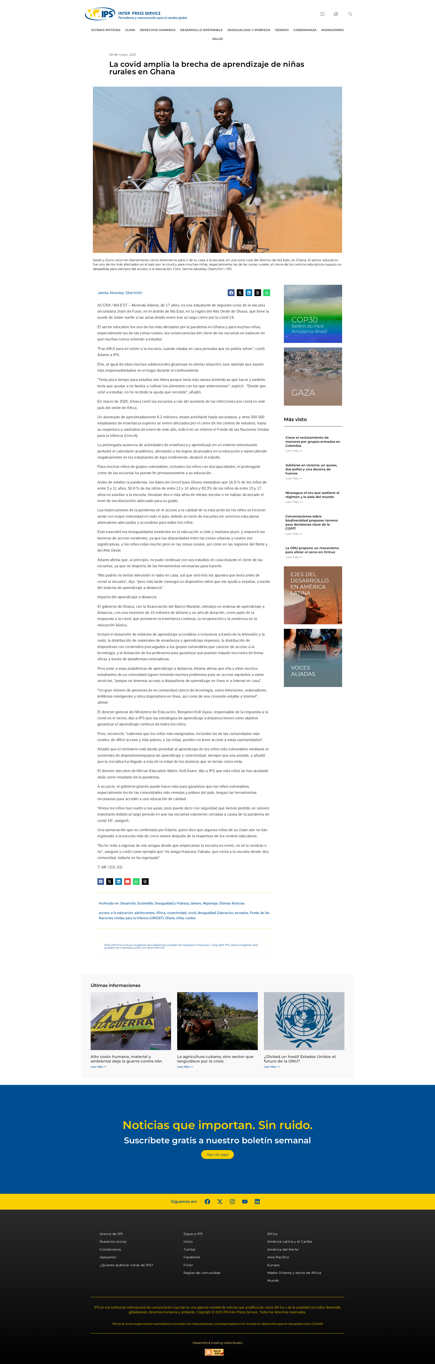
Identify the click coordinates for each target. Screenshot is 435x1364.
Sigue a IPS (193, 1234)
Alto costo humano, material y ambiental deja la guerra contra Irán (126, 1058)
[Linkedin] (257, 1201)
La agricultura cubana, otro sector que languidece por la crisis (215, 1058)
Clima (130, 30)
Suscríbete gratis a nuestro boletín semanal (217, 1140)
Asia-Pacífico (278, 1257)
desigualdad (207, 913)
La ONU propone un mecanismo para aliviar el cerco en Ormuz (312, 550)
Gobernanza (305, 30)
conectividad (176, 913)
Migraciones (332, 30)
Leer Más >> (293, 450)
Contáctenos (110, 1249)
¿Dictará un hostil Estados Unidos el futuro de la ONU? (300, 1058)
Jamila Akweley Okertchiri (119, 292)
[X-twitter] (219, 1201)
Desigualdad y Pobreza (248, 30)
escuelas (241, 913)
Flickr (188, 1265)
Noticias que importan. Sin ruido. (218, 1125)
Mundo (273, 1280)
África (160, 913)
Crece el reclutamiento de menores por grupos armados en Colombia (312, 442)
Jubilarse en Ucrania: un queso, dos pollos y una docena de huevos (311, 469)
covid (192, 913)
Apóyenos (108, 1257)
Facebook (192, 1257)
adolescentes (144, 913)
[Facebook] (207, 1201)
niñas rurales (186, 918)
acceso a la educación (116, 913)
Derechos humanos (157, 30)
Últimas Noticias (106, 30)
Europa (273, 1265)
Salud (217, 39)
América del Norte (282, 1249)
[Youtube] (244, 1201)
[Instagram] (232, 1201)
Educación (225, 913)
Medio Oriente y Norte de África (294, 1273)
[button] (350, 14)
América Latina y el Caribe (289, 1242)
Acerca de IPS (111, 1234)
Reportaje (210, 903)
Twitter (190, 1249)
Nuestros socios (113, 1242)
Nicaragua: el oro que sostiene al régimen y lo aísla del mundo (312, 495)
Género (282, 30)
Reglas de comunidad (202, 1273)
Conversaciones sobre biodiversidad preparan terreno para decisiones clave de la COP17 (311, 522)
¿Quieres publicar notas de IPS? (126, 1265)
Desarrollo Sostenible (201, 30)
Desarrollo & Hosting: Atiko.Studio (217, 1343)
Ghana (170, 918)
